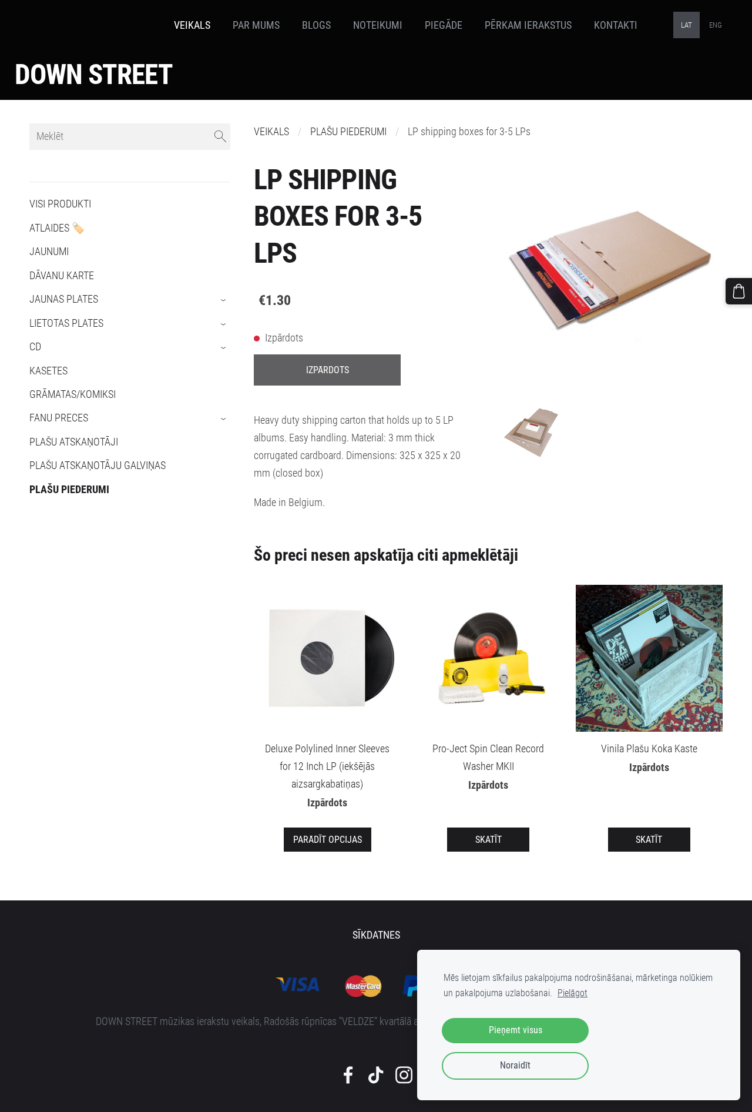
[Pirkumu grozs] (739, 291)
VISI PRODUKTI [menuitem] (60, 204)
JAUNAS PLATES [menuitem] (63, 299)
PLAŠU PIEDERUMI (348, 132)
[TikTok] (375, 1075)
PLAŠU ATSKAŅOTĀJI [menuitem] (73, 442)
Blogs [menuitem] (316, 25)
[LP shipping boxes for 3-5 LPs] (531, 431)
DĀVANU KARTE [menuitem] (61, 276)
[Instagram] (404, 1075)
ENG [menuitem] (715, 25)
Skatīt (488, 839)
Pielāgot (573, 993)
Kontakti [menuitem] (615, 25)
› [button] (224, 300)
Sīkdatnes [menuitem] (376, 935)
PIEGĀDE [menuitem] (443, 25)
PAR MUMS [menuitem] (256, 25)
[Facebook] (348, 1075)
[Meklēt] (220, 136)
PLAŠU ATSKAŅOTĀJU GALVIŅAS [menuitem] (97, 465)
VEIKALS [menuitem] (192, 25)
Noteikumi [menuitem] (377, 25)
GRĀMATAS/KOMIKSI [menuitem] (72, 394)
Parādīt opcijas (327, 839)
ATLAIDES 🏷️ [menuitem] (57, 228)
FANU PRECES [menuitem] (58, 418)
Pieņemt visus (515, 1030)
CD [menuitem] (35, 347)
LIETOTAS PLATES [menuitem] (66, 323)
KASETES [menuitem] (48, 371)
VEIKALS (271, 132)
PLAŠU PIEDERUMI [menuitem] (69, 489)
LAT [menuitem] (686, 25)
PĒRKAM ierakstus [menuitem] (528, 25)
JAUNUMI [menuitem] (49, 251)
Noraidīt (515, 1065)
